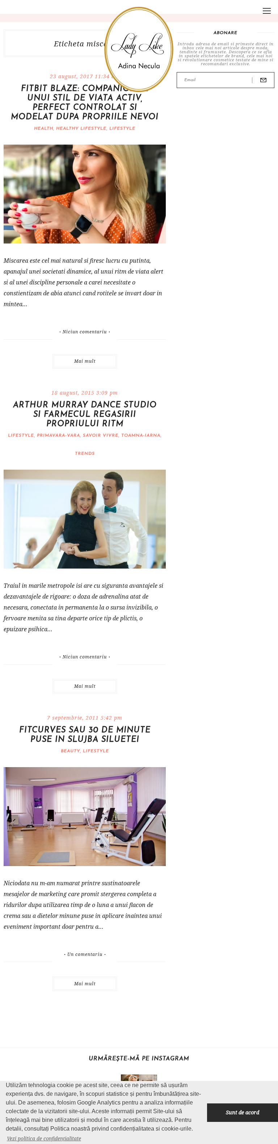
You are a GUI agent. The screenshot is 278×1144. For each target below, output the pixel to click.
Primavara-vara (58, 435)
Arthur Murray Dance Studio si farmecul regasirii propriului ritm (85, 414)
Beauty (70, 751)
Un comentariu (84, 954)
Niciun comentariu (85, 332)
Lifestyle (122, 128)
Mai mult (85, 361)
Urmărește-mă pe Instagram (139, 1059)
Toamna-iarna (140, 435)
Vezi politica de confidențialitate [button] (44, 1138)
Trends (85, 454)
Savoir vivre (100, 435)
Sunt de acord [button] (242, 1112)
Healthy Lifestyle (81, 128)
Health (43, 128)
